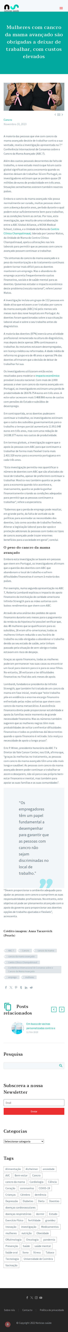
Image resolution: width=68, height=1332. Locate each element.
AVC (7, 1175)
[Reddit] (31, 987)
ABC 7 (11, 950)
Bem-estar (21, 1175)
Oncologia (32, 1239)
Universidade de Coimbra (38, 1259)
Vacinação (11, 1265)
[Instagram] (36, 1297)
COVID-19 (44, 1188)
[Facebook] (6, 987)
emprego (12, 977)
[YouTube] (40, 1297)
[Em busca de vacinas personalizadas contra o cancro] (18, 1028)
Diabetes (28, 1201)
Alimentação (13, 1169)
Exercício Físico (14, 1220)
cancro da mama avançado (21, 956)
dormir (40, 1214)
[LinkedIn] (26, 987)
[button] (53, 1009)
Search (60, 1065)
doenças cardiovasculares (20, 1207)
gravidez (50, 1220)
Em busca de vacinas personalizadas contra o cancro (40, 1028)
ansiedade (49, 1169)
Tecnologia (12, 1259)
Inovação (10, 1226)
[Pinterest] (16, 987)
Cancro (8, 119)
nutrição (26, 1233)
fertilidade (34, 1220)
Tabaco (50, 1252)
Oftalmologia (13, 1239)
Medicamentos (50, 1226)
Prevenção (11, 1246)
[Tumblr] (21, 987)
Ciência (52, 1181)
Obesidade (42, 1233)
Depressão (11, 1201)
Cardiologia (36, 1181)
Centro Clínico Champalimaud (22, 962)
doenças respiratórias (18, 1214)
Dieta (41, 1201)
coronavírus (27, 1188)
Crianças (10, 1194)
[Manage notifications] (7, 1324)
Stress (37, 1252)
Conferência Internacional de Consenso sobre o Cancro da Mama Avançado (30, 969)
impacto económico (47, 375)
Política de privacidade (52, 1310)
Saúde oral (11, 1252)
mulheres (29, 977)
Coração (10, 1188)
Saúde (26, 1246)
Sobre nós (9, 1310)
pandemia (49, 1239)
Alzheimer (32, 1169)
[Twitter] (11, 987)
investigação (28, 1226)
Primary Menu (61, 8)
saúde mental (43, 1246)
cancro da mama (46, 950)
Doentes (54, 1201)
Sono (25, 1252)
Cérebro (25, 1194)
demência (40, 1194)
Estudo (53, 1214)
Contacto (27, 1310)
